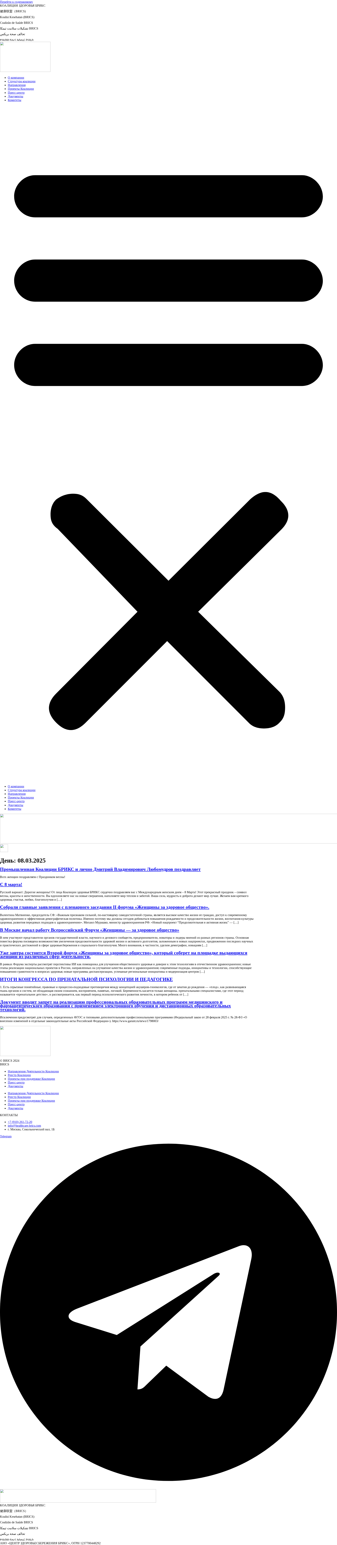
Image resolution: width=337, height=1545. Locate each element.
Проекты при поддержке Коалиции (31, 1078)
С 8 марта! (11, 884)
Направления (17, 85)
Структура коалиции (21, 81)
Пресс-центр (16, 92)
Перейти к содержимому (16, 2)
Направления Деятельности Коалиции (33, 1071)
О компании (16, 77)
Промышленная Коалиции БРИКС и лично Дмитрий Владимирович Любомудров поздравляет (100, 869)
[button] (168, 443)
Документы (15, 96)
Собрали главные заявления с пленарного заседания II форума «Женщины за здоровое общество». (104, 907)
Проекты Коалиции (21, 88)
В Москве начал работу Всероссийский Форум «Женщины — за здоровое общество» (89, 929)
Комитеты (14, 100)
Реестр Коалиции (19, 1075)
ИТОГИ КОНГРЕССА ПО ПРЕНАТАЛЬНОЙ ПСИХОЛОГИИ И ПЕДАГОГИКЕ (86, 979)
